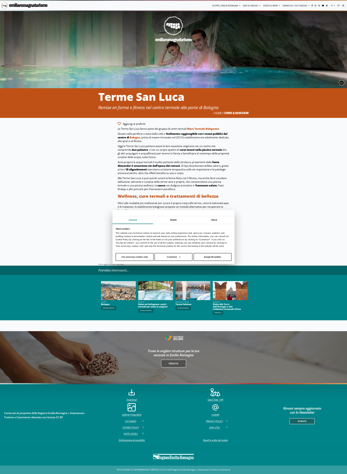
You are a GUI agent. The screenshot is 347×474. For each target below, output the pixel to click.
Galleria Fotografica (131, 414)
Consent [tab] (133, 220)
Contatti (215, 414)
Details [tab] (173, 220)
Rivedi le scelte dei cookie (215, 440)
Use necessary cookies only (134, 257)
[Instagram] (316, 5)
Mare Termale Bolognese (203, 129)
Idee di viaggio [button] (251, 5)
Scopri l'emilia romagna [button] (225, 5)
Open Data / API (215, 399)
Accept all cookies (212, 257)
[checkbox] (131, 123)
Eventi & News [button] (270, 5)
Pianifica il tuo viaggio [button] (295, 5)
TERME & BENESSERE (236, 113)
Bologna (135, 137)
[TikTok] (327, 5)
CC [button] (341, 83)
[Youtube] (323, 5)
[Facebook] (312, 5)
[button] (338, 5)
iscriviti (302, 421)
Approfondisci (146, 310)
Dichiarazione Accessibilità (132, 440)
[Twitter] (319, 5)
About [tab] (214, 220)
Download (132, 399)
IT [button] (332, 5)
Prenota (218, 313)
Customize (172, 257)
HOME (218, 113)
